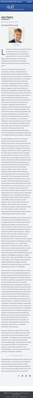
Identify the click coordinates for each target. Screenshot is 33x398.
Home (8, 396)
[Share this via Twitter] (26, 376)
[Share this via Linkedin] (22, 376)
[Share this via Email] (30, 376)
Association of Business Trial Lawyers (11, 1)
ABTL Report (5, 21)
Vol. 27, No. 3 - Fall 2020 (13, 21)
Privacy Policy (14, 396)
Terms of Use (23, 396)
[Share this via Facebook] (19, 376)
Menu (30, 1)
